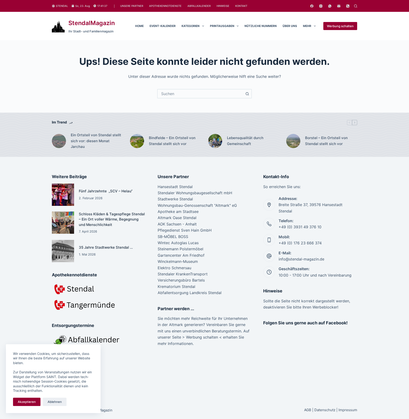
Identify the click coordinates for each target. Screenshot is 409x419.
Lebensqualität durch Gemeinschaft (245, 141)
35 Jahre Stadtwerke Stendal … (106, 247)
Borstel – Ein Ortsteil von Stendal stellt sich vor (326, 141)
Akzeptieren (27, 402)
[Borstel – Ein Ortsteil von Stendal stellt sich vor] (293, 141)
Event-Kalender (163, 26)
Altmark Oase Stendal (177, 217)
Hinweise (223, 6)
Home (139, 26)
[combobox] (200, 93)
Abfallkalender (199, 6)
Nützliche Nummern (261, 26)
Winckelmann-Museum (178, 261)
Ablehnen (55, 402)
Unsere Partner (131, 6)
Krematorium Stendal (176, 286)
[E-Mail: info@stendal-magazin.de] (269, 256)
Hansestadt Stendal (175, 186)
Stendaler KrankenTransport (183, 274)
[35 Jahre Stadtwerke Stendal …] (63, 251)
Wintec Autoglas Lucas (178, 242)
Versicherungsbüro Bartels (181, 280)
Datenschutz (324, 410)
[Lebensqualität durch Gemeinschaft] (215, 141)
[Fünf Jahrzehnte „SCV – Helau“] (63, 195)
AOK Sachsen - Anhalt (177, 224)
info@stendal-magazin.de (301, 259)
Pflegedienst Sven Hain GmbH (185, 230)
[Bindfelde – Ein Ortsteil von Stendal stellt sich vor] (137, 141)
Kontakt (241, 6)
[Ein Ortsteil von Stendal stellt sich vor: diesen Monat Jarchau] (59, 141)
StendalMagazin (91, 22)
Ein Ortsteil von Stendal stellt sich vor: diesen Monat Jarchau (96, 141)
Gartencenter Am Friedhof (181, 255)
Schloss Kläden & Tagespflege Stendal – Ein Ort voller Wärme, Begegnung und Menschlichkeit (112, 219)
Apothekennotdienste (165, 6)
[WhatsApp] (329, 6)
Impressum (347, 410)
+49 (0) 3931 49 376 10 (300, 227)
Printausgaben (222, 26)
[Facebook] (311, 6)
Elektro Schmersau (174, 267)
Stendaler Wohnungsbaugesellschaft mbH (195, 192)
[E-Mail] (338, 6)
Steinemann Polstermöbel (180, 249)
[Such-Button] (247, 93)
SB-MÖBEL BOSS (173, 236)
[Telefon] (347, 6)
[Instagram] (320, 6)
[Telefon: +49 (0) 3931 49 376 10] (269, 224)
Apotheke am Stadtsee (178, 211)
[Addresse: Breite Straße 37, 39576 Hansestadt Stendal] (269, 205)
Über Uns (290, 26)
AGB (307, 410)
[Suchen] (355, 6)
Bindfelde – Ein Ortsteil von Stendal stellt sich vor (172, 141)
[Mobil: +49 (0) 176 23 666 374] (269, 240)
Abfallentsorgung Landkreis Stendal (190, 292)
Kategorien (191, 26)
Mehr (307, 26)
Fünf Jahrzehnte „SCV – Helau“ (106, 191)
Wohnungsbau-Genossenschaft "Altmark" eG (197, 205)
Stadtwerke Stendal (175, 199)
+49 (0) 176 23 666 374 (300, 243)
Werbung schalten (340, 26)
